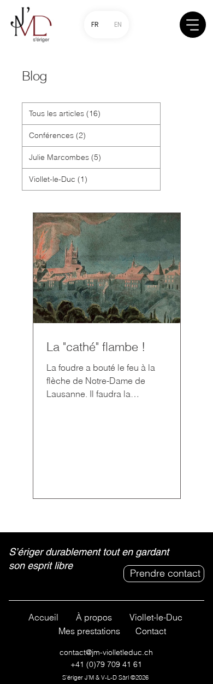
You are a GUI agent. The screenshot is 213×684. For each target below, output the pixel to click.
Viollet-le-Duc (155, 617)
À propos (94, 617)
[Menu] (192, 24)
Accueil (43, 617)
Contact (150, 630)
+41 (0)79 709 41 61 (106, 664)
